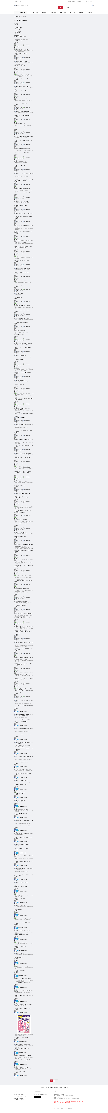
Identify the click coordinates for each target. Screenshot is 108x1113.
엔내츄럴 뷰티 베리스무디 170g (21, 78)
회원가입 (69, 1)
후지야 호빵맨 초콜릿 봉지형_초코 (21, 152)
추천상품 (35, 12)
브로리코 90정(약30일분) (19, 359)
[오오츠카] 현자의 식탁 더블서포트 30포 (22, 372)
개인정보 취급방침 (58, 1087)
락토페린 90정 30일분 (18, 801)
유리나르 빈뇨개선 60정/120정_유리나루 (22, 1008)
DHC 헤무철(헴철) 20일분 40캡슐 (21, 322)
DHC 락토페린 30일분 (19, 793)
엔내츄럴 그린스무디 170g (19, 65)
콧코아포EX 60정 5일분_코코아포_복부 (22, 773)
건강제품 (44, 12)
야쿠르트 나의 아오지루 (19, 40)
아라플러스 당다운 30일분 (19, 285)
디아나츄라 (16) (17, 31)
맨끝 (56, 1080)
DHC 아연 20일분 (18, 297)
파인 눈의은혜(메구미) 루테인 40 (21, 848)
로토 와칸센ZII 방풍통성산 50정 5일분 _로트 (23, 762)
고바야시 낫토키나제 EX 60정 (20, 1071)
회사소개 (42, 1087)
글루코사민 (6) (17, 25)
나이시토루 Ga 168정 (18, 957)
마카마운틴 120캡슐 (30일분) (20, 784)
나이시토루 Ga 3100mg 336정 (20, 970)
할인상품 (90, 12)
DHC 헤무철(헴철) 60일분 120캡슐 (21, 309)
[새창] (14, 47)
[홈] (14, 19)
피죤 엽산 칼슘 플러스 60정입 (20, 813)
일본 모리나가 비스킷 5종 (19, 127)
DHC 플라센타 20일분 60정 (20, 605)
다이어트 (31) (17, 22)
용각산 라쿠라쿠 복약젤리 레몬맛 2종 (22, 192)
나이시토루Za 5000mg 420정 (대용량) (22, 982)
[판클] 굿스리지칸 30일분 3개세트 (21, 934)
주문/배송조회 (78, 1)
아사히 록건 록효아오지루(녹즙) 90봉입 (22, 347)
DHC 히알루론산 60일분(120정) (21, 1037)
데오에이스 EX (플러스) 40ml (20, 205)
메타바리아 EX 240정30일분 (20, 536)
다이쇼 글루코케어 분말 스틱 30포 (21, 272)
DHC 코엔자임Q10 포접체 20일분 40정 (22, 617)
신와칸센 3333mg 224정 (19, 384)
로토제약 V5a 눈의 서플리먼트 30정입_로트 (23, 861)
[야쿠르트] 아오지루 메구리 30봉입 (21, 260)
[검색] (60, 7)
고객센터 (87, 1)
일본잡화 (81, 12)
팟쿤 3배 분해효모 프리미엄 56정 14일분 (22, 510)
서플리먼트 (53, 12)
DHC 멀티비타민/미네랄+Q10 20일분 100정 (23, 580)
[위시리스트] (16, 47)
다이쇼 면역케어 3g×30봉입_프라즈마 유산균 (23, 445)
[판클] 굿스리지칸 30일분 (19, 898)
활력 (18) (16, 24)
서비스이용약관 (49, 1087)
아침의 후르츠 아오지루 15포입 (21, 90)
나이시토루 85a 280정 (18, 909)
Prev (73, 6)
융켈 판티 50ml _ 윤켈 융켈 (20, 523)
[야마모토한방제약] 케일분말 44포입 (22, 115)
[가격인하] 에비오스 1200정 (20, 946)
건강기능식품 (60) (18, 27)
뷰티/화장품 (63, 12)
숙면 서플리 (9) (17, 28)
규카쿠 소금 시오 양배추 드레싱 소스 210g (23, 140)
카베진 (68, 7)
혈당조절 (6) (17, 32)
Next (73, 7)
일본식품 (72, 12)
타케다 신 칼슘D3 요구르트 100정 (21, 497)
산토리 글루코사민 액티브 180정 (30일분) (23, 837)
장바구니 (91, 1)
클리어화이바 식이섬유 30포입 (20, 103)
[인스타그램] (21, 1)
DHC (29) (16, 23)
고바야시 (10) (17, 29)
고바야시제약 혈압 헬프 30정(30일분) (22, 457)
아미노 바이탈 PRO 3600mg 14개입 (21, 1048)
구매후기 (83, 1)
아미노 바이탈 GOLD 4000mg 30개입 (22, 1059)
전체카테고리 (21, 12)
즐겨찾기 (17, 1)
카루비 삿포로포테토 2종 (19, 165)
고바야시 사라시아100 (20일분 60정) (22, 922)
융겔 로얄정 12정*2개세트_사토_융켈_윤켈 (23, 825)
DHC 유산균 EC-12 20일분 (19, 485)
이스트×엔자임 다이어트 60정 (20, 53)
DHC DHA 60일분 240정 (19, 334)
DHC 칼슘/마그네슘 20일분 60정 (21, 592)
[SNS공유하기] (15, 43)
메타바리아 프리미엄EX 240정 (20, 886)
